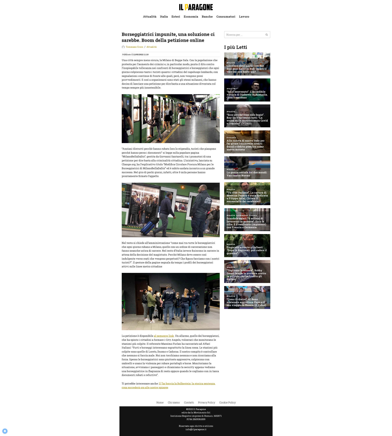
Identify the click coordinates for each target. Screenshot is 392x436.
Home (160, 402)
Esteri (176, 16)
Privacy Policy (206, 402)
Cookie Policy (227, 402)
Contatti (189, 402)
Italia (164, 16)
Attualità (149, 16)
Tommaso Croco (134, 46)
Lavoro (244, 16)
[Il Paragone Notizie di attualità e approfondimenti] (196, 6)
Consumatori (225, 16)
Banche (207, 16)
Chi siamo (174, 402)
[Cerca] (266, 34)
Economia (191, 16)
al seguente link (164, 335)
